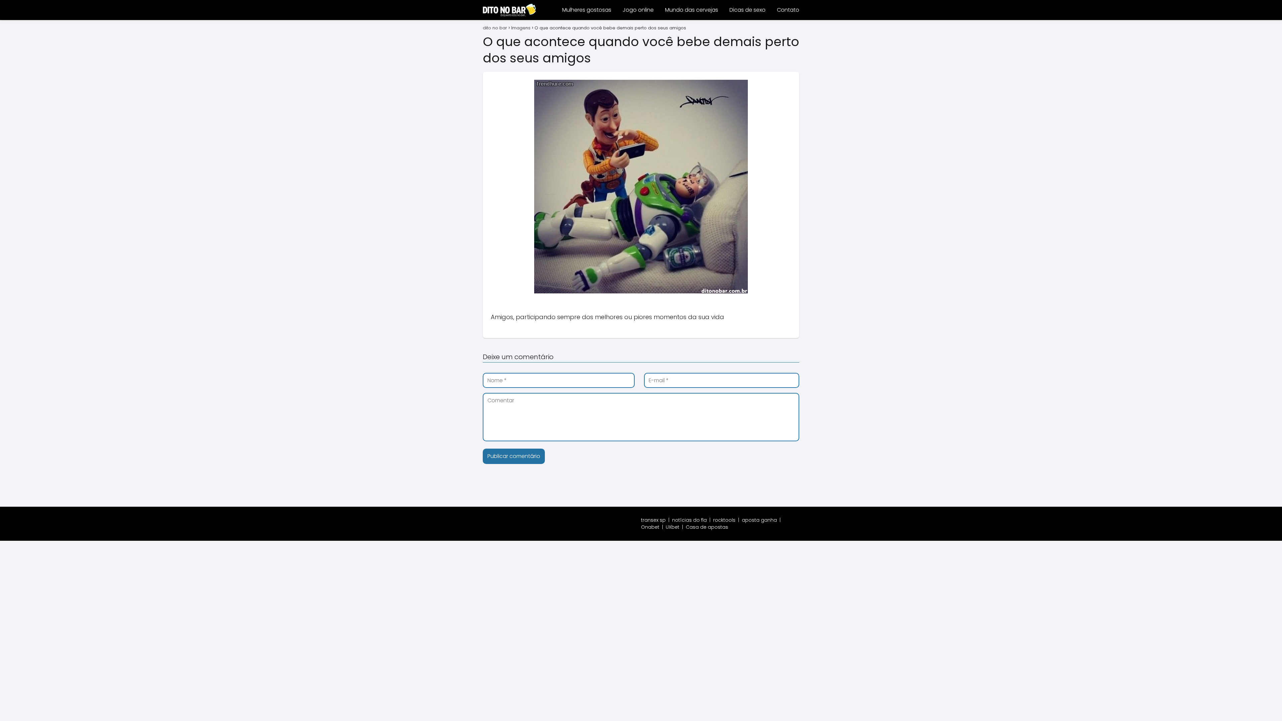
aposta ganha (759, 520)
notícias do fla (689, 520)
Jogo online (638, 10)
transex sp (653, 520)
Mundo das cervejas (691, 10)
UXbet (672, 527)
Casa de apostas (707, 527)
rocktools (724, 520)
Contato (788, 10)
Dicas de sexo (747, 10)
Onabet (650, 527)
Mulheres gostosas (586, 10)
